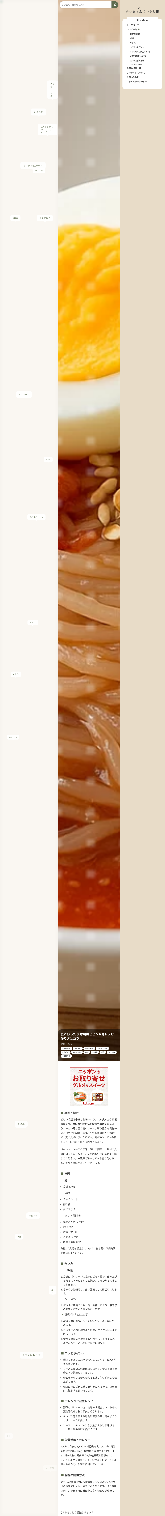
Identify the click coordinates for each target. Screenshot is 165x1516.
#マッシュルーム (33, 165)
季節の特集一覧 (134, 68)
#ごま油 (112, 1052)
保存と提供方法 (137, 60)
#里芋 (21, 1124)
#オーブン (13, 737)
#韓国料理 (66, 1048)
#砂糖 (95, 1052)
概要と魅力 (135, 33)
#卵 (8, 1436)
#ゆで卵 (50, 1468)
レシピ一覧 (132, 29)
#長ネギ (33, 1215)
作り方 (133, 42)
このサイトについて (136, 72)
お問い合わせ (133, 77)
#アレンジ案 (102, 1048)
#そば (32, 622)
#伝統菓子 (45, 218)
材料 (132, 38)
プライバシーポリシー (137, 81)
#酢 (102, 1052)
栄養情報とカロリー (139, 56)
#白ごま (66, 1052)
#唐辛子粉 (89, 1048)
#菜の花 (38, 112)
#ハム (48, 459)
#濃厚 (15, 674)
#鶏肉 (15, 217)
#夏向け (78, 1048)
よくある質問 (136, 64)
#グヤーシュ (52, 89)
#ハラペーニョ (36, 517)
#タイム (39, 170)
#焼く (52, 1290)
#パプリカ (24, 394)
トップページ (133, 24)
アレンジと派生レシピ (140, 51)
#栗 (19, 1236)
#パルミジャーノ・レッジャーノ (47, 129)
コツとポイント (137, 47)
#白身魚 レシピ (31, 1355)
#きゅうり (77, 1052)
